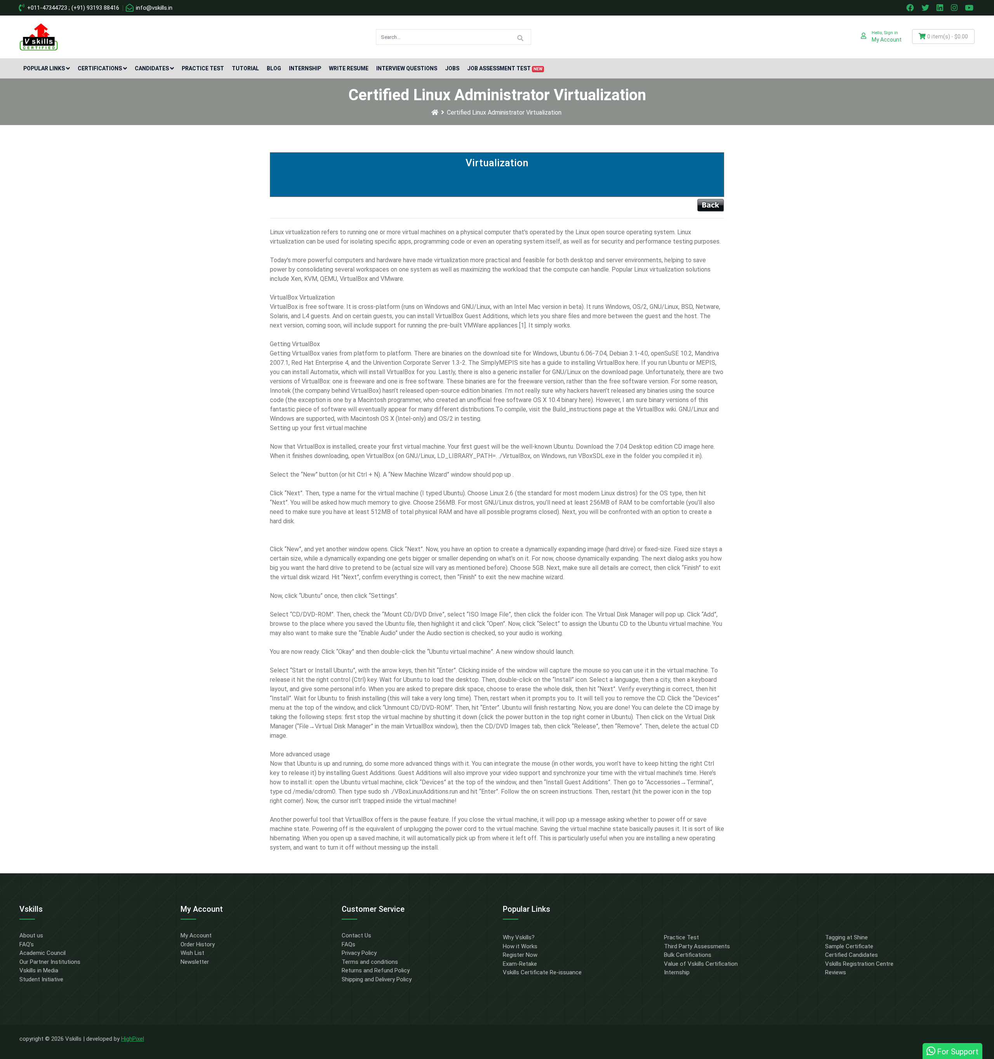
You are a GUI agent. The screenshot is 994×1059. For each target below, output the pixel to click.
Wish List (192, 952)
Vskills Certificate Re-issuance (542, 972)
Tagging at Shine (846, 937)
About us (31, 935)
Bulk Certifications (687, 954)
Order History (198, 944)
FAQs (348, 944)
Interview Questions (406, 68)
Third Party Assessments (697, 946)
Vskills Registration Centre (859, 963)
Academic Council (42, 952)
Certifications (100, 68)
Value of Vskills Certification (701, 963)
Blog (274, 68)
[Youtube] (970, 7)
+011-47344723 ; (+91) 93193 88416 (72, 7)
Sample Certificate (849, 946)
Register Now (520, 954)
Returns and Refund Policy (376, 970)
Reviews (835, 972)
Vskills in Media (38, 970)
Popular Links (44, 68)
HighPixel (132, 1038)
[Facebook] (911, 7)
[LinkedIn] (940, 7)
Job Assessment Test (504, 68)
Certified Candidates (851, 954)
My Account (196, 935)
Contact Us (356, 935)
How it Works (520, 946)
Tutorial (245, 68)
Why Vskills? (519, 937)
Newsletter (195, 961)
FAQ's (26, 944)
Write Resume (348, 68)
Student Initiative (41, 979)
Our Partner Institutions (49, 961)
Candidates (152, 68)
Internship (305, 68)
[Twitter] (926, 7)
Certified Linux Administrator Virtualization (504, 112)
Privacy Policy (359, 952)
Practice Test (203, 68)
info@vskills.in (153, 7)
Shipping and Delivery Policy (377, 979)
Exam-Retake (520, 963)
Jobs (452, 68)
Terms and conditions (370, 961)
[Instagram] (955, 7)
